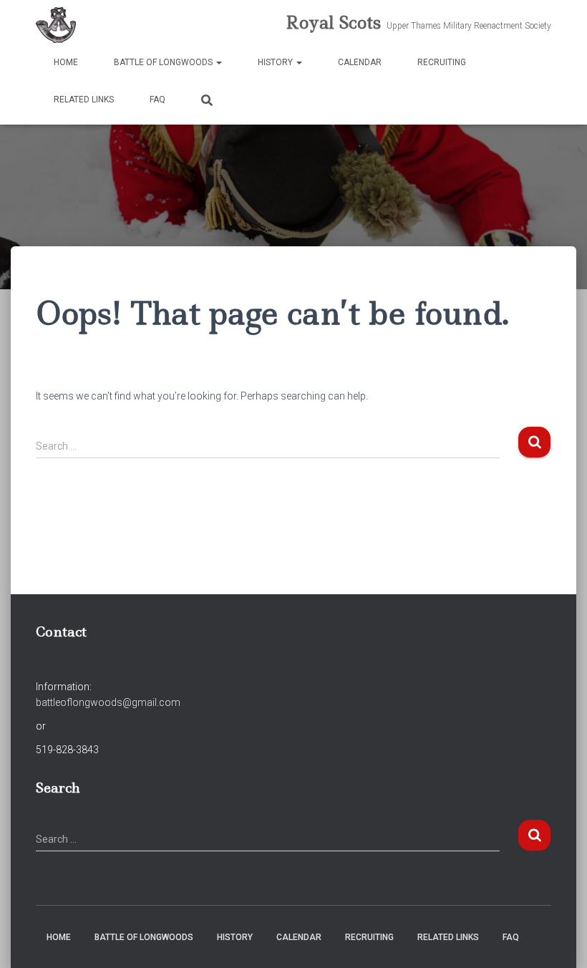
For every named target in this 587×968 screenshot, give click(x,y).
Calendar (360, 62)
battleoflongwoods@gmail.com (108, 702)
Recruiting (441, 62)
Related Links (84, 100)
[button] (218, 62)
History (276, 62)
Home (66, 62)
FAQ (157, 100)
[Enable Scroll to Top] (558, 939)
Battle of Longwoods (164, 62)
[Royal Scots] (56, 25)
